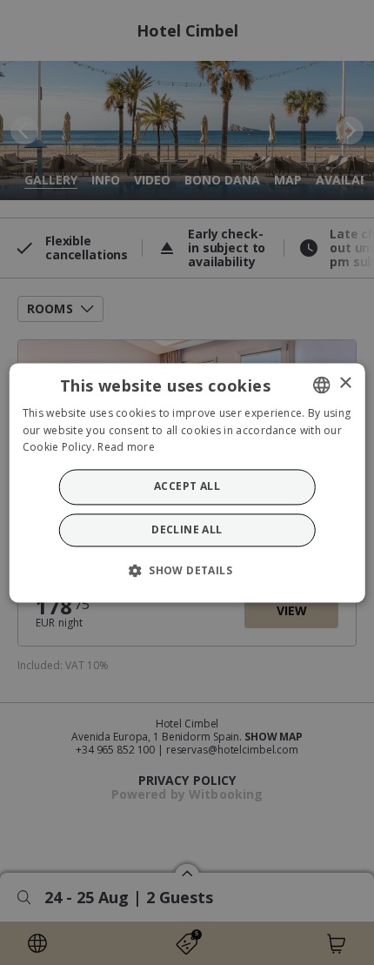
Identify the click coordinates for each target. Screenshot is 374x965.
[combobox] (321, 384)
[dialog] (187, 482)
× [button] (344, 383)
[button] (187, 570)
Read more (126, 447)
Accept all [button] (187, 486)
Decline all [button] (186, 529)
